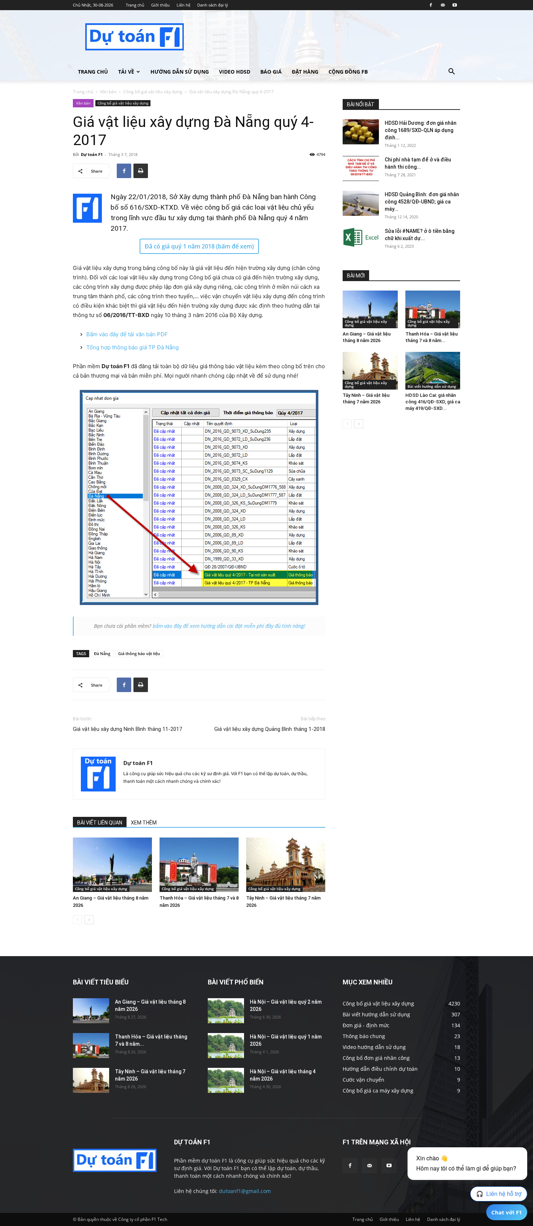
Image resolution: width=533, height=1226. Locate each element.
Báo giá (271, 71)
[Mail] (442, 5)
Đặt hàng (305, 71)
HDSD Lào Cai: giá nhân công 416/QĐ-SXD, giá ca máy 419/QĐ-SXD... (432, 401)
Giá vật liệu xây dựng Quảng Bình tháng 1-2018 (269, 729)
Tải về (126, 71)
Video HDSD (234, 71)
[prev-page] (77, 919)
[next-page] (89, 919)
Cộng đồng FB (348, 71)
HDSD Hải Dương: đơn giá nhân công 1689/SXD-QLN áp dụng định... (420, 130)
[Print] (140, 171)
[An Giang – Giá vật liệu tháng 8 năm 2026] (112, 865)
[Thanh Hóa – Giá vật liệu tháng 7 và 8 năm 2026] (199, 865)
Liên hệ (183, 5)
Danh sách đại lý (212, 5)
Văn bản (108, 92)
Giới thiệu (160, 5)
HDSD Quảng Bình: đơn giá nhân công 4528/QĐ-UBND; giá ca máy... (422, 202)
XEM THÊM (144, 823)
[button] (451, 72)
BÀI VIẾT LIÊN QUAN (99, 823)
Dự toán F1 (92, 154)
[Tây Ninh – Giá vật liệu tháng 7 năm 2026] (285, 865)
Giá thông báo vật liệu (139, 653)
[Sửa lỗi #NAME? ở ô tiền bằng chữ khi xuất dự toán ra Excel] (361, 237)
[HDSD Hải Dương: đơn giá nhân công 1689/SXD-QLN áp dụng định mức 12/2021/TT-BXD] (361, 131)
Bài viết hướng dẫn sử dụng (432, 386)
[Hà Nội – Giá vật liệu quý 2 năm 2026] (226, 1010)
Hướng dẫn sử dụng (179, 71)
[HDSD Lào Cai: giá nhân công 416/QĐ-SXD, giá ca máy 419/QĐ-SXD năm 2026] (432, 371)
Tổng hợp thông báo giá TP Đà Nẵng (132, 347)
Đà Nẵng (102, 653)
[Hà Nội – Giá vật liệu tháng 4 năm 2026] (226, 1080)
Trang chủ (135, 5)
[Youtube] (454, 5)
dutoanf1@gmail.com (245, 1191)
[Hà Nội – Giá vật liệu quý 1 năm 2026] (226, 1045)
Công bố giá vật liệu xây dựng (152, 92)
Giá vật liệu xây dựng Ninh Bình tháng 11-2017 (127, 729)
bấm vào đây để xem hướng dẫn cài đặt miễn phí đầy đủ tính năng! (229, 625)
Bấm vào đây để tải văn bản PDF (127, 334)
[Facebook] (430, 5)
